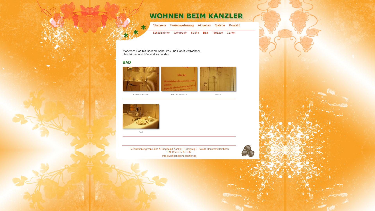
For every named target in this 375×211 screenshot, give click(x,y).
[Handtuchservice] (179, 79)
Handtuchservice (179, 94)
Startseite (159, 25)
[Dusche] (218, 79)
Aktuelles (204, 25)
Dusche (217, 94)
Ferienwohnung (182, 25)
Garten (231, 32)
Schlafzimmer (161, 32)
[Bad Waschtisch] (141, 79)
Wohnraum (180, 32)
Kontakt (234, 25)
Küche (195, 32)
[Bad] (141, 116)
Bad (205, 32)
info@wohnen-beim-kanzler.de (179, 155)
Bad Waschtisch (140, 94)
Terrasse (217, 32)
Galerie (220, 25)
